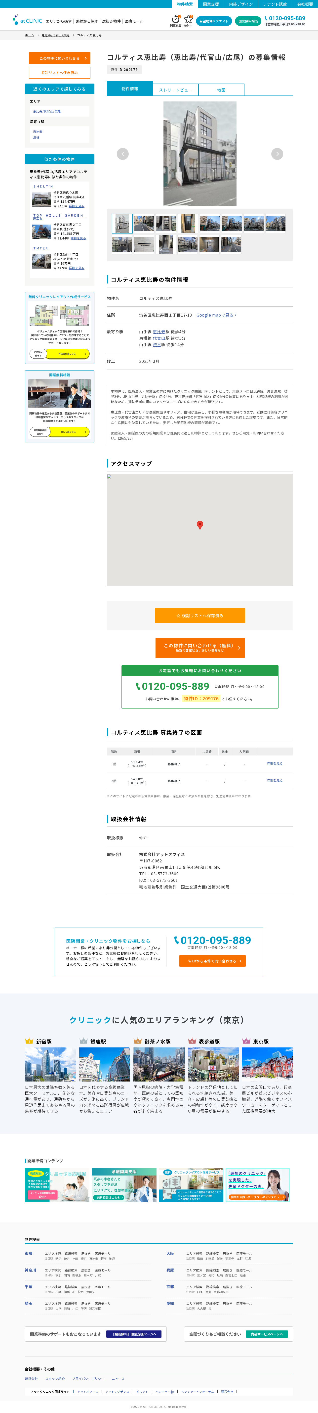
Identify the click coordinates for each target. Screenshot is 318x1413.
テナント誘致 (275, 4)
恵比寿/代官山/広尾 (47, 111)
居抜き (86, 1253)
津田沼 (90, 1291)
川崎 (98, 1275)
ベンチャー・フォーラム (197, 1391)
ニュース (118, 1378)
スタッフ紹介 (55, 1378)
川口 (75, 1308)
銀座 (104, 1258)
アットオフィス (87, 1391)
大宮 (58, 1308)
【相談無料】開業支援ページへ (134, 1334)
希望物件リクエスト (214, 21)
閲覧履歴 (175, 21)
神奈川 (30, 1270)
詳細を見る (76, 206)
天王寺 (229, 1258)
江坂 (248, 1258)
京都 (170, 1286)
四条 (200, 1291)
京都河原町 (221, 1291)
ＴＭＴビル (41, 248)
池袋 (112, 1258)
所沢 (84, 1308)
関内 (67, 1275)
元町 (211, 1275)
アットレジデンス (117, 1391)
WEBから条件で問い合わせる (212, 960)
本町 (240, 1258)
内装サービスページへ (267, 1334)
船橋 (67, 1291)
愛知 (170, 1303)
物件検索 (185, 4)
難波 (220, 1258)
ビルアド (142, 1391)
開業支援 (211, 4)
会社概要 (305, 4)
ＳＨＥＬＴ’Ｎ (43, 186)
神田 (75, 1258)
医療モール (134, 21)
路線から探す (87, 21)
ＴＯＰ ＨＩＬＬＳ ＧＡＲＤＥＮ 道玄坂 (59, 217)
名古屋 (201, 1308)
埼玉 (28, 1303)
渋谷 (36, 137)
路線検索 (71, 1253)
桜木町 (88, 1275)
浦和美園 (95, 1308)
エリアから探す (59, 21)
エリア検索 (53, 1253)
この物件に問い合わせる (60, 58)
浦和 (67, 1308)
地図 (221, 90)
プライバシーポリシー (88, 1378)
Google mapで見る (215, 315)
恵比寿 (37, 131)
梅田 (200, 1258)
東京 (28, 1253)
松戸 (81, 1291)
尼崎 (220, 1275)
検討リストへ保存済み (59, 72)
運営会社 (31, 1378)
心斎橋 (209, 1258)
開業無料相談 (248, 21)
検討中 (188, 21)
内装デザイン (241, 4)
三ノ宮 (201, 1275)
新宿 (58, 1258)
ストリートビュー (175, 90)
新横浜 (76, 1275)
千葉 (28, 1286)
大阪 (170, 1253)
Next (277, 154)
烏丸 (208, 1291)
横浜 (58, 1275)
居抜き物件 (111, 21)
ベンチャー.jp (165, 1391)
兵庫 (170, 1270)
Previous (123, 154)
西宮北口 (231, 1275)
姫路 (243, 1275)
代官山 (159, 338)
